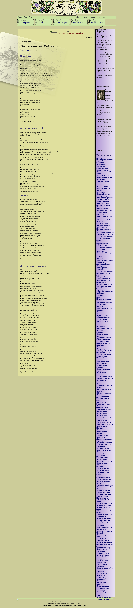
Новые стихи (101, 373)
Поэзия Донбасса (102, 411)
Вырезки (99, 269)
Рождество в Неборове (104, 485)
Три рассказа (101, 551)
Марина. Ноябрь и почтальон (103, 589)
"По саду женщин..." (104, 393)
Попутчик (100, 293)
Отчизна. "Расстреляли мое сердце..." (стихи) (103, 314)
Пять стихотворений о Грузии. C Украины (104, 198)
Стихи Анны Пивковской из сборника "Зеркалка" (104, 208)
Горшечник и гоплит (104, 409)
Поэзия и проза (78, 32)
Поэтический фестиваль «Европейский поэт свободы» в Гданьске (104, 193)
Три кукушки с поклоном (102, 565)
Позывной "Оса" (102, 549)
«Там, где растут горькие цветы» (102, 243)
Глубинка (100, 572)
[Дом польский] (66, 15)
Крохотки (100, 526)
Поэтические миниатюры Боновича (105, 259)
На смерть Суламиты (104, 395)
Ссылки (43, 23)
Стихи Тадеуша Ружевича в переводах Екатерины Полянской (104, 248)
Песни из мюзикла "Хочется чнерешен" (104, 519)
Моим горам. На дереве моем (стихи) (104, 176)
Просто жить (101, 402)
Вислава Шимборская (29, 51)
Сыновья (99, 347)
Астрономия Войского (104, 292)
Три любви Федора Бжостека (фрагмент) (104, 423)
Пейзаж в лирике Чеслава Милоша (103, 187)
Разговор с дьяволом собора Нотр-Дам (104, 351)
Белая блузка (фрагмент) (101, 213)
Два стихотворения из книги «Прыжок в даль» (104, 238)
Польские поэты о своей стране (103, 281)
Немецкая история (103, 299)
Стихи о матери (102, 170)
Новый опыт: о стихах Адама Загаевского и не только (104, 161)
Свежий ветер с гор (103, 450)
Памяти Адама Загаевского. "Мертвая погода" (103, 360)
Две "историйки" (103, 397)
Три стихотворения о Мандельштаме (104, 303)
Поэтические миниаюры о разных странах (104, 308)
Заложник (100, 345)
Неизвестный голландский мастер (104, 460)
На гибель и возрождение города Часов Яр (104, 531)
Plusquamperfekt (102, 468)
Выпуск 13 (65, 32)
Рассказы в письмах (104, 514)
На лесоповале (102, 498)
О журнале (25, 23)
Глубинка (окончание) (101, 578)
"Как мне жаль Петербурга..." (102, 574)
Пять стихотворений (104, 328)
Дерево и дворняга (103, 444)
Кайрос (99, 301)
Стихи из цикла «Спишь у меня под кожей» (103, 417)
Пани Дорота (101, 437)
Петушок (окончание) (104, 284)
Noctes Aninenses (102, 586)
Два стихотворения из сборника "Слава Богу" (104, 273)
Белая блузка (101, 356)
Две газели (100, 456)
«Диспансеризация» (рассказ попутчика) (104, 338)
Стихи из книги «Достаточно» (102, 335)
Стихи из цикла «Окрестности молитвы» (102, 465)
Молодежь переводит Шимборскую (104, 267)
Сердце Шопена (102, 341)
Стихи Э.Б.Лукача (103, 470)
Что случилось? (102, 363)
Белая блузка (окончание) (101, 366)
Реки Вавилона (102, 421)
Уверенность (101, 516)
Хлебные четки (102, 435)
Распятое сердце (102, 540)
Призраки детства (103, 349)
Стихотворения (102, 457)
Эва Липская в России (105, 233)
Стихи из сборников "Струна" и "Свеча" (104, 504)
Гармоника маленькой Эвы (102, 447)
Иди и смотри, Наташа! (101, 427)
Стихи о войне (101, 413)
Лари (98, 297)
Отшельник (100, 323)
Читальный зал (97, 23)
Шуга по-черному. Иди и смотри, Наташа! (103, 431)
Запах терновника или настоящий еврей (105, 477)
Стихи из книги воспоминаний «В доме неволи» (103, 225)
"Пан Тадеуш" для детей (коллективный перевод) (104, 288)
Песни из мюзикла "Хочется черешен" (103, 598)
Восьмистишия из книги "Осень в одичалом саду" (103, 319)
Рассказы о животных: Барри (103, 263)
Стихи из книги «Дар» (104, 487)
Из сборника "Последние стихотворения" (102, 166)
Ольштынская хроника (101, 584)
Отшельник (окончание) (101, 331)
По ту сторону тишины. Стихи (102, 407)
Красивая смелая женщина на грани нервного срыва (103, 494)
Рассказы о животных (104, 234)
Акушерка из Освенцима (101, 326)
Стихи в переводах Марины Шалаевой (103, 490)
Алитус (99, 391)
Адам (98, 374)
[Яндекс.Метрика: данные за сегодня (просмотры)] (21, 600)
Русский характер (103, 548)
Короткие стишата (103, 553)
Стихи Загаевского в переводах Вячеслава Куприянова (104, 378)
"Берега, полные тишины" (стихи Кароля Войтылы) (103, 203)
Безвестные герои (103, 404)
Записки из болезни (103, 343)
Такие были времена (104, 279)
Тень (98, 596)
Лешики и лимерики (104, 443)
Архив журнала (79, 23)
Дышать (99, 295)
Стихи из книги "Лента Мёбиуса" (103, 453)
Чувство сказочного (104, 542)
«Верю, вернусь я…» (104, 527)
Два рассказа (101, 538)
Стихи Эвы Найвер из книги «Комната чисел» (104, 255)
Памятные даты (61, 23)
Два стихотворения (103, 354)
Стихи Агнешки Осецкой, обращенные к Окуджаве (105, 557)
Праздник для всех (103, 389)
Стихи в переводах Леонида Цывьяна (103, 480)
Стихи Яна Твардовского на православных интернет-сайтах (102, 182)
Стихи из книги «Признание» (102, 561)
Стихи (98, 483)
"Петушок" (100, 277)
